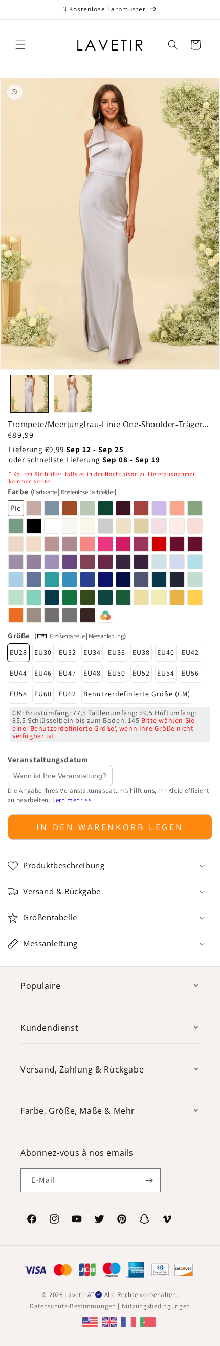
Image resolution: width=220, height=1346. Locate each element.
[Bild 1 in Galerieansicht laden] (29, 394)
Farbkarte (45, 492)
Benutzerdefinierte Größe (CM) (136, 694)
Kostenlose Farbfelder (87, 492)
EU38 (141, 652)
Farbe (62, 491)
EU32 (67, 652)
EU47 (67, 673)
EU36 (116, 652)
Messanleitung (106, 636)
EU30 (43, 652)
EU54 (165, 673)
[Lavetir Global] (91, 1321)
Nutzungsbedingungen (156, 1306)
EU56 (190, 673)
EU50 (116, 673)
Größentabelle (67, 636)
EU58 (18, 694)
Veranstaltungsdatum (48, 759)
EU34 (92, 652)
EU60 (43, 694)
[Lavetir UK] (111, 1321)
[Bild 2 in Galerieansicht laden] (73, 394)
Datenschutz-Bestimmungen (73, 1306)
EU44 (18, 673)
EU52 (141, 673)
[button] (20, 45)
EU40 (165, 652)
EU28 (18, 652)
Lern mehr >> (71, 799)
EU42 (190, 652)
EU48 (92, 673)
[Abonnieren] (149, 1180)
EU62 (67, 694)
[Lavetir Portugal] (149, 1321)
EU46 (43, 673)
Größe (19, 635)
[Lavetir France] (130, 1321)
